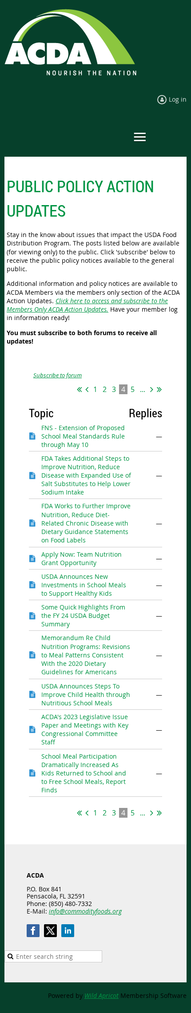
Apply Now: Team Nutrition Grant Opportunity (81, 558)
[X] (50, 930)
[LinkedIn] (67, 930)
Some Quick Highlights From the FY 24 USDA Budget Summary (83, 615)
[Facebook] (33, 930)
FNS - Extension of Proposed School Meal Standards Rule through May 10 (83, 436)
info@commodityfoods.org (85, 911)
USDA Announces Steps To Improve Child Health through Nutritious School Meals (85, 694)
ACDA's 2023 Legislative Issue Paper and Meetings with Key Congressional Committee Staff (84, 729)
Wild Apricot (101, 995)
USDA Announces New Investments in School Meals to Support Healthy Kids (83, 585)
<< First (79, 389)
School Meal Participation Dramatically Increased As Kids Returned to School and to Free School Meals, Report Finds (83, 773)
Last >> (159, 389)
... (142, 389)
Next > (151, 389)
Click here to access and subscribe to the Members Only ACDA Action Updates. (87, 305)
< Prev (87, 389)
